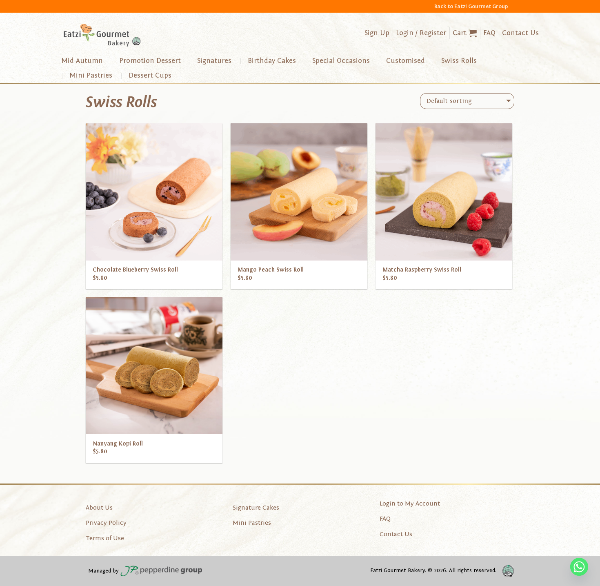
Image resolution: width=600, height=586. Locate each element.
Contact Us (520, 33)
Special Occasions (341, 61)
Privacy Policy (106, 522)
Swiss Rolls (459, 61)
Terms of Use (105, 538)
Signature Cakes (256, 507)
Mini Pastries (90, 75)
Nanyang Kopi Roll (118, 443)
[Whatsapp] (579, 567)
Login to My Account (410, 503)
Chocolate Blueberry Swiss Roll (135, 269)
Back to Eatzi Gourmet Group (471, 6)
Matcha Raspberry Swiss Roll (421, 269)
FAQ (489, 33)
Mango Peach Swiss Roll (271, 269)
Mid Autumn (82, 61)
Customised (405, 61)
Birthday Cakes (272, 61)
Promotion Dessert (150, 61)
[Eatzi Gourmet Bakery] (102, 35)
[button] (465, 33)
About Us (99, 507)
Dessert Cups (150, 75)
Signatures (214, 61)
